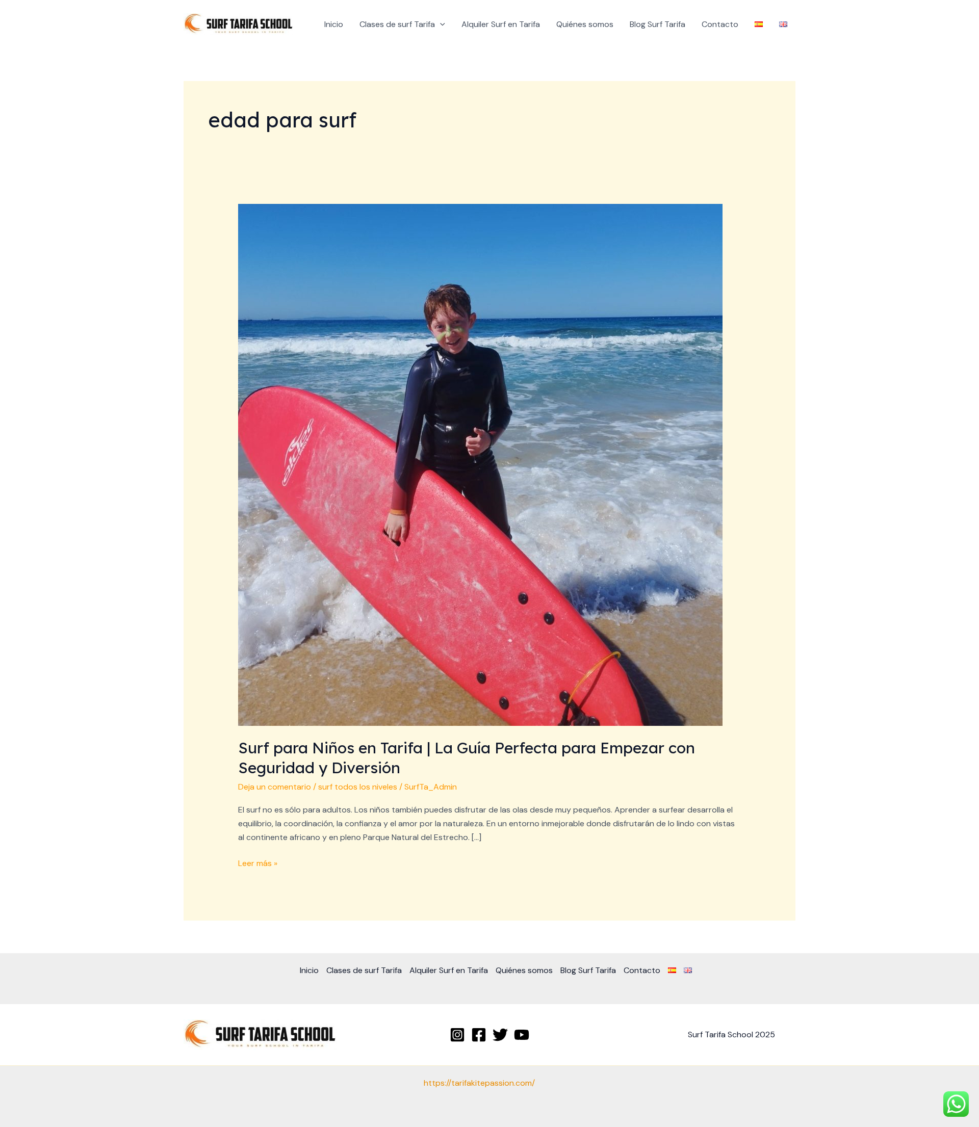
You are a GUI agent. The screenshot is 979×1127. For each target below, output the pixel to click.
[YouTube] (521, 1034)
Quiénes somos (584, 24)
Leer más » (257, 862)
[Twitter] (500, 1034)
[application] (440, 24)
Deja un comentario (274, 786)
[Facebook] (478, 1034)
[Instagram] (457, 1034)
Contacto (720, 24)
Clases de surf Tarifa (397, 24)
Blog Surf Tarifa (657, 24)
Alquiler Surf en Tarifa (500, 24)
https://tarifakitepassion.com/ (479, 1083)
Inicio (333, 24)
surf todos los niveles (357, 786)
